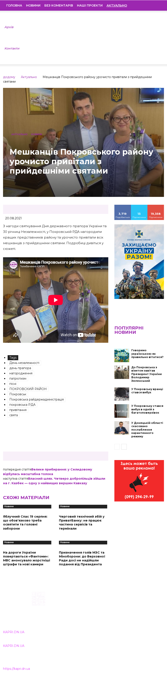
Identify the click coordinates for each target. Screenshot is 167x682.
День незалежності (24, 363)
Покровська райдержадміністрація (36, 399)
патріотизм (17, 378)
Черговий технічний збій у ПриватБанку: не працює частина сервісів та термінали (82, 522)
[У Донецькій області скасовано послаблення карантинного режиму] (121, 428)
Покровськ (17, 394)
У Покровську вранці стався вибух (147, 390)
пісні (12, 384)
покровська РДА (22, 405)
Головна (14, 5)
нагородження (20, 373)
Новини (33, 5)
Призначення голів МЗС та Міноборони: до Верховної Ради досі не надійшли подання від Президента (82, 558)
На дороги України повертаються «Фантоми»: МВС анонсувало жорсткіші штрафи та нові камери (26, 558)
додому (9, 77)
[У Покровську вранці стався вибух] (121, 394)
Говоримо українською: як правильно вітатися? (147, 354)
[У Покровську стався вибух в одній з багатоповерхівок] (121, 411)
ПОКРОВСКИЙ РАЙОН (28, 389)
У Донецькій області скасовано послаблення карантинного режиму (147, 429)
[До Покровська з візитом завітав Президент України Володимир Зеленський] (121, 372)
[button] (157, 5)
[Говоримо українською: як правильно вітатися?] (121, 355)
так (122, 206)
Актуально (29, 77)
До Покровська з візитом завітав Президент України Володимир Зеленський (146, 374)
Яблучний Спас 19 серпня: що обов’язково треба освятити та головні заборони (25, 522)
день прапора (20, 368)
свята (13, 415)
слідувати (139, 206)
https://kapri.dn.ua (16, 669)
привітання (18, 410)
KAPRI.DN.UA (13, 632)
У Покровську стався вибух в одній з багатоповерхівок (147, 409)
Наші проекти (90, 5)
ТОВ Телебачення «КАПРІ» (77, 613)
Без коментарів (58, 5)
